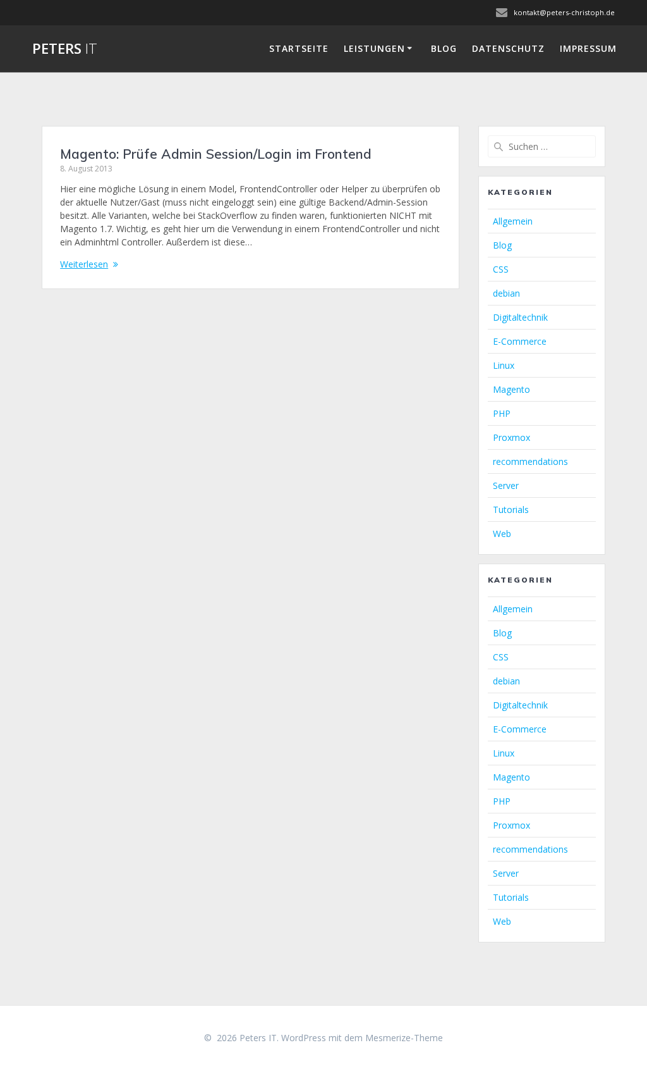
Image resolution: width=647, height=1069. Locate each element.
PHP (502, 413)
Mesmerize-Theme (404, 1038)
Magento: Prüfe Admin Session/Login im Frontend (216, 153)
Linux (503, 365)
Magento (511, 389)
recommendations (530, 461)
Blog (444, 48)
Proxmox (511, 437)
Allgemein (513, 221)
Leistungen (374, 48)
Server (506, 485)
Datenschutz (508, 48)
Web (502, 534)
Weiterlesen (84, 264)
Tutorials (511, 510)
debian (506, 293)
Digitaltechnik (520, 317)
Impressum (588, 48)
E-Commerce (520, 341)
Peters (64, 49)
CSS (501, 269)
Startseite (299, 48)
